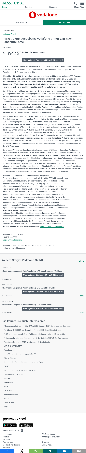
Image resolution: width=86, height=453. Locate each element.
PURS (6, 366)
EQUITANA (8, 406)
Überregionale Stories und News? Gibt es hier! (43, 60)
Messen (7, 378)
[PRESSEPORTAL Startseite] (13, 3)
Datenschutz (8, 442)
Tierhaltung (8, 398)
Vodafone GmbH (9, 34)
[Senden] (79, 451)
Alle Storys (20, 22)
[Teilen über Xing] (50, 451)
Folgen (62, 22)
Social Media (47, 445)
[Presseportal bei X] (18, 431)
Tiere (6, 386)
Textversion (46, 442)
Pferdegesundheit (11, 394)
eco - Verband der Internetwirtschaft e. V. (20, 354)
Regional (53, 7)
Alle (81, 261)
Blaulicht (28, 7)
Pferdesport (8, 382)
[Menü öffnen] (82, 3)
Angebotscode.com (11, 350)
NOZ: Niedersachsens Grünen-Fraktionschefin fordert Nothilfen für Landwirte (34, 334)
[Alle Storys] (43, 18)
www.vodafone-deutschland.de (52, 226)
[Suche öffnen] (75, 3)
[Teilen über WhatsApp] (36, 451)
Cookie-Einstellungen (11, 445)
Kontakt (6, 437)
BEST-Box (8, 390)
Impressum (7, 434)
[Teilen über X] (21, 451)
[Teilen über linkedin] (64, 451)
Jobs (44, 439)
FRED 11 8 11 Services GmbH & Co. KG (20, 370)
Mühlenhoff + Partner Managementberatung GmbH (24, 362)
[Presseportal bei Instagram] (21, 430)
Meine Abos (79, 7)
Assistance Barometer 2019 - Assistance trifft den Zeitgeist (27, 342)
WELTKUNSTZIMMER (13, 346)
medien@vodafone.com (12, 240)
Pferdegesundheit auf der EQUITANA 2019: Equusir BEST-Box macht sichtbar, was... (37, 326)
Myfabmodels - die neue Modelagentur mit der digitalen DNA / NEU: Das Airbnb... (36, 338)
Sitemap (6, 448)
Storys (4, 7)
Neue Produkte (10, 402)
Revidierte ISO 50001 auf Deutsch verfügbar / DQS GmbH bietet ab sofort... (33, 330)
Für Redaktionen (48, 434)
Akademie (7, 439)
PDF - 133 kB (26, 53)
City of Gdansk (10, 358)
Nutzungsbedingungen (51, 437)
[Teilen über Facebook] (7, 451)
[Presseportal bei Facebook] (15, 431)
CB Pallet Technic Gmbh (14, 374)
